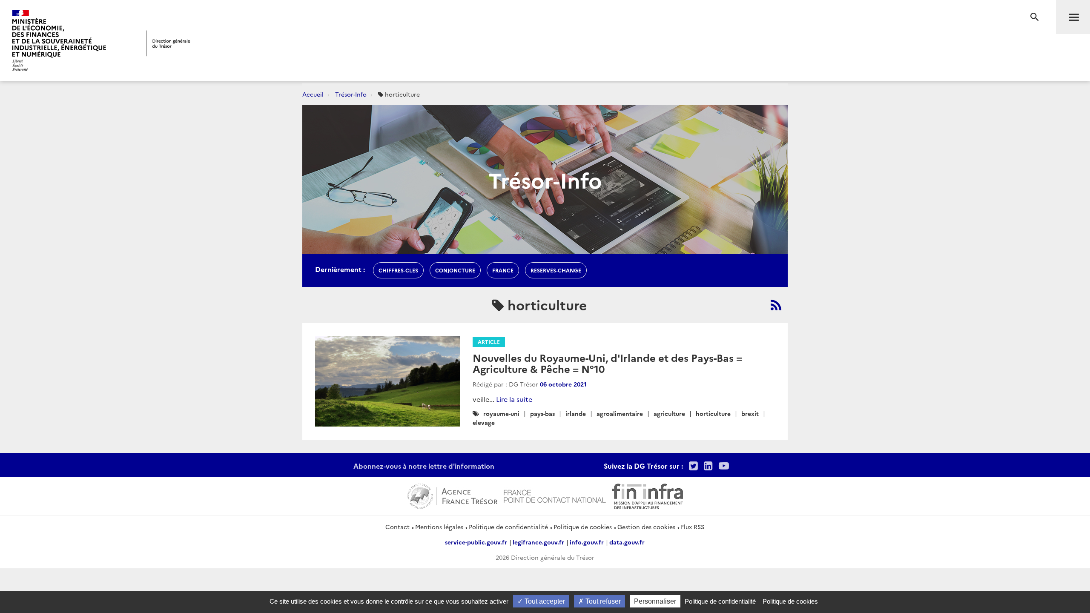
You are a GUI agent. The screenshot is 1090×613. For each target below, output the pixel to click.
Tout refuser (602, 601)
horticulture (713, 413)
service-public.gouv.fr (476, 542)
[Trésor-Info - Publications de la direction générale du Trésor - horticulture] (776, 304)
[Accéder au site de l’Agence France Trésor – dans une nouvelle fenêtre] (452, 495)
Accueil (313, 94)
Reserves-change (556, 270)
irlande (575, 413)
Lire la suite (514, 399)
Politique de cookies (583, 526)
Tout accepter (544, 601)
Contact (397, 526)
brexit (750, 413)
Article (489, 341)
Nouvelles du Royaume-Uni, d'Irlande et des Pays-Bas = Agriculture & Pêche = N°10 (607, 362)
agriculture (669, 413)
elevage (484, 422)
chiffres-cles (398, 270)
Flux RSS (692, 526)
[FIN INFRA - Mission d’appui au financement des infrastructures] (647, 495)
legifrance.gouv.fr (538, 542)
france (502, 270)
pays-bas (542, 413)
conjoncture (455, 270)
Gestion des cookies (646, 526)
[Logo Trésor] (168, 43)
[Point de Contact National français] (554, 495)
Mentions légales (439, 526)
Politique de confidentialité (508, 526)
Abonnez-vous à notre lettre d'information (423, 465)
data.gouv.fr (627, 542)
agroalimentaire (620, 413)
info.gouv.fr (587, 542)
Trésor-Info (351, 94)
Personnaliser (655, 601)
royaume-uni (501, 413)
